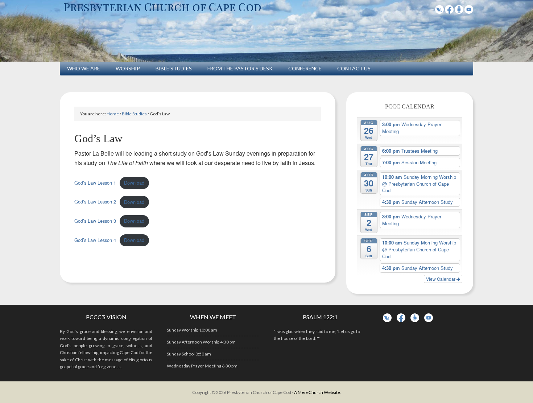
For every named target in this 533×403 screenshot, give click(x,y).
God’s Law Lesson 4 (95, 240)
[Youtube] (468, 11)
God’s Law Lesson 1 (95, 182)
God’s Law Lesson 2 (95, 201)
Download (134, 182)
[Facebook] (449, 11)
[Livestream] (439, 11)
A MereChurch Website (317, 392)
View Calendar (441, 279)
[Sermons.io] (414, 320)
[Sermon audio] (459, 11)
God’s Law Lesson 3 (95, 220)
